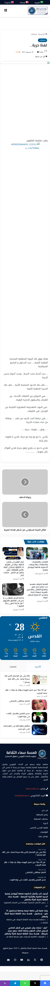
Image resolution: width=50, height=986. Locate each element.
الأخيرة (38, 667)
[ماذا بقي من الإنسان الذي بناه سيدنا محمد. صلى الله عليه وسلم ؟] (39, 679)
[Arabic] (41, 2)
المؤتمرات (44, 832)
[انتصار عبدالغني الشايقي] (39, 705)
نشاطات (34, 34)
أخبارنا (45, 823)
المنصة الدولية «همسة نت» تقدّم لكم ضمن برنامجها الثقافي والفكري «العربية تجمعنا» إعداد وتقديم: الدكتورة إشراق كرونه (37, 591)
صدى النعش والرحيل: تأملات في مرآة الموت (18, 715)
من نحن (45, 810)
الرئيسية (41, 34)
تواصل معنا (43, 836)
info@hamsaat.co (22, 796)
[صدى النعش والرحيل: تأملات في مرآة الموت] (39, 717)
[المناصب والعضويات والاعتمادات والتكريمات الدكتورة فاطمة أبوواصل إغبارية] (37, 553)
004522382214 (32, 789)
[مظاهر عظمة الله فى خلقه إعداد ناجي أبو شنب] (39, 730)
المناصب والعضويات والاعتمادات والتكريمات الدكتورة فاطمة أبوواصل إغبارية (38, 566)
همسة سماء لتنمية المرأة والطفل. (33, 948)
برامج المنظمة (42, 814)
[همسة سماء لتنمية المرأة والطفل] (38, 11)
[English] (12, 2)
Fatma (41, 52)
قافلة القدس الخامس (39, 828)
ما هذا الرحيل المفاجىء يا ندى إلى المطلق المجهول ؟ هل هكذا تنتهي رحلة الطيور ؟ (13, 602)
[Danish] (27, 2)
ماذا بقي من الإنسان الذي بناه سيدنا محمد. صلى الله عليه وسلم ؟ (17, 679)
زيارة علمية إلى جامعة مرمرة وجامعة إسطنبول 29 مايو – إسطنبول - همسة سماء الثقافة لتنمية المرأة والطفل (26, 913)
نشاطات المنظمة (41, 819)
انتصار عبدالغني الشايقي (19, 701)
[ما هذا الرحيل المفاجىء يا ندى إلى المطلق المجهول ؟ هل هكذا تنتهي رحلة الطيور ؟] (13, 589)
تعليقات (13, 667)
